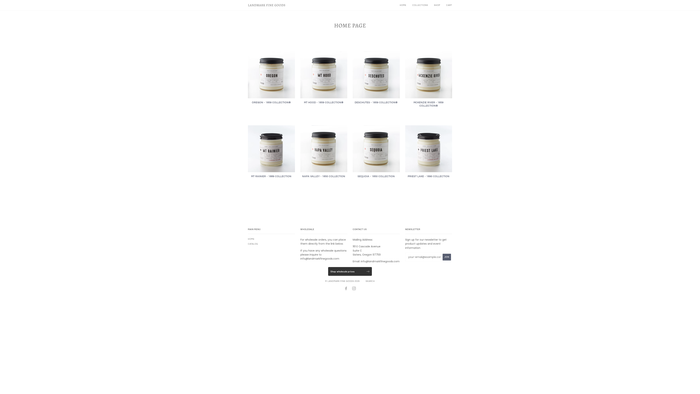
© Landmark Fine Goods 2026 (342, 281)
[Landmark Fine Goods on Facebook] (346, 289)
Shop (437, 5)
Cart (449, 5)
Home (403, 5)
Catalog (253, 244)
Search (370, 281)
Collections (420, 5)
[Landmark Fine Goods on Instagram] (354, 289)
